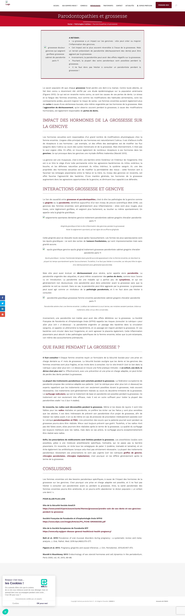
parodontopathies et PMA (65, 420)
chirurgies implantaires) (78, 456)
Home (70, 24)
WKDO (111, 601)
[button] (5, 612)
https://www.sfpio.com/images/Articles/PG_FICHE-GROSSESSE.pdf (74, 522)
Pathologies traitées (82, 24)
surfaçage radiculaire (55, 394)
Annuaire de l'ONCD (162, 601)
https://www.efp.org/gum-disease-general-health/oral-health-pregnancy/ (77, 531)
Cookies (15, 603)
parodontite (64, 203)
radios (61, 410)
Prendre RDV (163, 5)
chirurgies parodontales (54, 456)
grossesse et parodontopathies (81, 199)
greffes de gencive (133, 453)
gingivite (49, 203)
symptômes (124, 280)
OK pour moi (42, 603)
